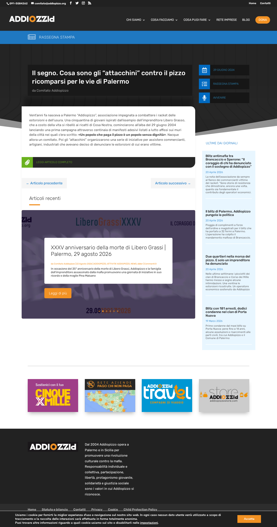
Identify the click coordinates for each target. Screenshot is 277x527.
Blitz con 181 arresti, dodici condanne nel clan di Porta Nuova (226, 312)
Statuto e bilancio (55, 509)
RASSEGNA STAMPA (225, 83)
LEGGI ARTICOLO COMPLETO (54, 162)
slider (140, 264)
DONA (263, 20)
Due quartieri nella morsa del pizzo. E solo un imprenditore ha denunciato (228, 260)
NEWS (134, 264)
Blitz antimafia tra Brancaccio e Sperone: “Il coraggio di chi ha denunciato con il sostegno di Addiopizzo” (229, 161)
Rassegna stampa (57, 37)
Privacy (96, 509)
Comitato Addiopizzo (53, 90)
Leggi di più (58, 293)
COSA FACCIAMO (162, 20)
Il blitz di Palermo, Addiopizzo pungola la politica (228, 213)
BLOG (246, 20)
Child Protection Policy (140, 509)
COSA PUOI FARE (195, 20)
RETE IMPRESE (226, 20)
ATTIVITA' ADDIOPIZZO (118, 264)
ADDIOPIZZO (99, 264)
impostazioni (149, 523)
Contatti (265, 3)
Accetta (249, 519)
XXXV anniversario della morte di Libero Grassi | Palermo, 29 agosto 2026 (108, 250)
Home (252, 3)
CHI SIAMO (133, 20)
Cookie (113, 509)
